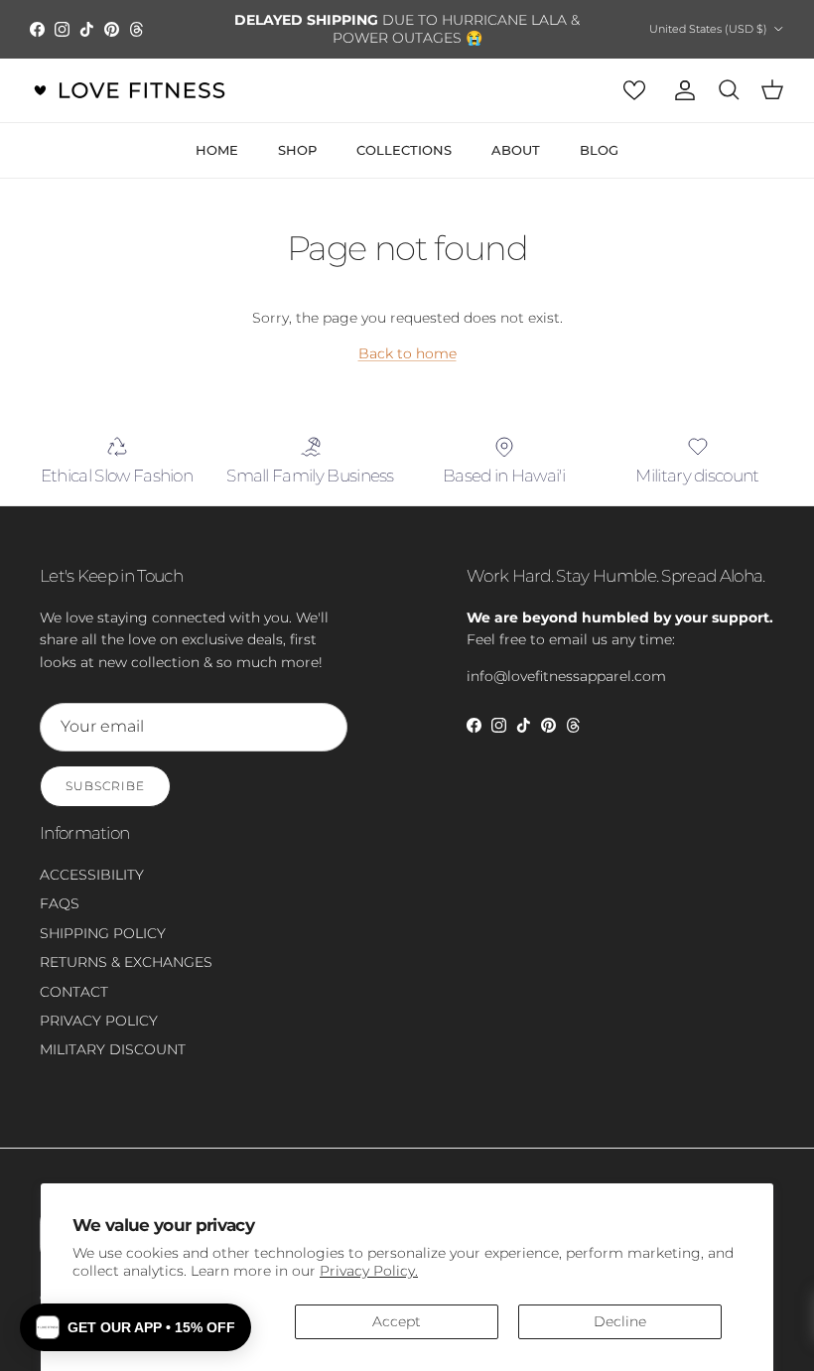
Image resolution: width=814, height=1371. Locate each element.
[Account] (681, 90)
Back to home (407, 353)
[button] (135, 1327)
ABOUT (515, 150)
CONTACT (74, 992)
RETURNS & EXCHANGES (126, 962)
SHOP (297, 150)
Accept (396, 1321)
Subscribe (105, 785)
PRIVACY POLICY (99, 1020)
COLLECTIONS (404, 150)
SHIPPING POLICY (103, 933)
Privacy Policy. (369, 1271)
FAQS (59, 903)
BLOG (599, 150)
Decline (620, 1321)
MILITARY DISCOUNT (113, 1049)
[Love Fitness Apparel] (129, 90)
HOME (217, 150)
